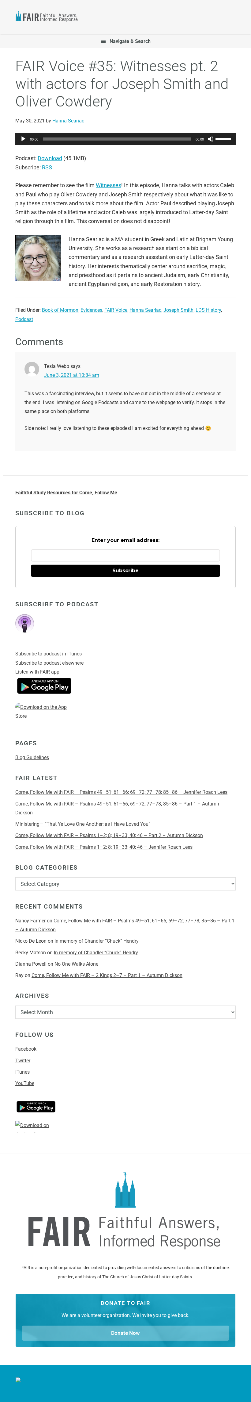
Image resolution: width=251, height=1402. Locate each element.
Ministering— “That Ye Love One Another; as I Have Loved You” (82, 824)
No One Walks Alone (76, 964)
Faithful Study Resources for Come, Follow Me (66, 493)
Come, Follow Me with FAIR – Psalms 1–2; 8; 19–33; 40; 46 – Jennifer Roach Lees (104, 847)
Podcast (24, 319)
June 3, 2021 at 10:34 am (71, 375)
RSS (47, 167)
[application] (125, 139)
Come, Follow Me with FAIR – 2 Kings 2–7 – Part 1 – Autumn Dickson (107, 975)
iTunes (22, 1072)
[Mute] (211, 139)
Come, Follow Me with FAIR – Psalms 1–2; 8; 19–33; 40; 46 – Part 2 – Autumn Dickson (109, 835)
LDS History (208, 310)
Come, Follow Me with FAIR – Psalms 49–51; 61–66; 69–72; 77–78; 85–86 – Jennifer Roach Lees (121, 792)
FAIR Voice (115, 310)
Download (50, 158)
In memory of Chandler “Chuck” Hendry (96, 941)
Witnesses (108, 185)
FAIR (49, 17)
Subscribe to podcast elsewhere (49, 663)
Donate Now (125, 1333)
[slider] (224, 138)
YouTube (24, 1083)
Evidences (91, 310)
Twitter (22, 1061)
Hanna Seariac (145, 310)
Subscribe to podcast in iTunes (48, 654)
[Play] (23, 139)
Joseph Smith (178, 310)
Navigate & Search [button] (130, 41)
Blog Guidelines (32, 757)
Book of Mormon (60, 310)
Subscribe (125, 571)
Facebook (25, 1049)
